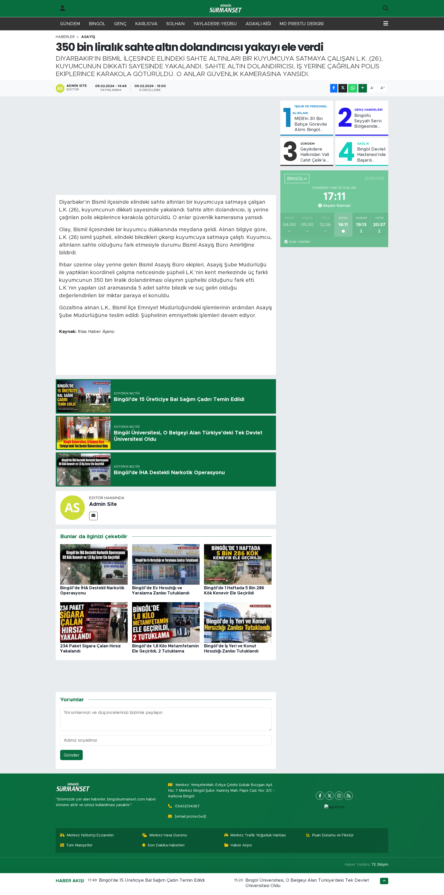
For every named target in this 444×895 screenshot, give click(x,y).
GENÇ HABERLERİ (368, 109)
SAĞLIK (363, 143)
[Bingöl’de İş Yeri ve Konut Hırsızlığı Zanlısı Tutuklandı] (238, 622)
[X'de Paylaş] (342, 88)
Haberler (65, 37)
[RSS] (348, 795)
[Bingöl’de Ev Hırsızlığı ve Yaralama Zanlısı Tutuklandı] (166, 564)
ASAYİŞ (88, 37)
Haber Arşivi (241, 845)
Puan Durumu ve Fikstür (333, 835)
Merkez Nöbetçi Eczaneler (90, 835)
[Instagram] (339, 795)
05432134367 (187, 806)
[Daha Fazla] (362, 88)
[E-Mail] (93, 516)
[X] (329, 795)
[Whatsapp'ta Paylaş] (352, 88)
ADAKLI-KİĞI (258, 24)
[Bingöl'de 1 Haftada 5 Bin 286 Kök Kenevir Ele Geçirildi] (238, 564)
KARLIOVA (146, 24)
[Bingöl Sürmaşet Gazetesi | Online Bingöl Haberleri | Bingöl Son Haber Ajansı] (226, 8)
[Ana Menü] (385, 24)
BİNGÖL (97, 24)
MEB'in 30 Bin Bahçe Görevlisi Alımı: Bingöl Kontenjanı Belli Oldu (310, 124)
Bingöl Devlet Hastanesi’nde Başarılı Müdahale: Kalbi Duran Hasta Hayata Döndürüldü (371, 155)
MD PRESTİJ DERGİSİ (301, 24)
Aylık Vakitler (299, 242)
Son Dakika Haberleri (166, 845)
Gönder (71, 755)
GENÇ (120, 24)
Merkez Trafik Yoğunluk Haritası (258, 835)
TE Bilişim (379, 864)
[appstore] (334, 807)
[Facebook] (320, 795)
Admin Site (103, 504)
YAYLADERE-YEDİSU (215, 24)
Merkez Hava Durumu (168, 835)
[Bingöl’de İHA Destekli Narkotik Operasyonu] (94, 564)
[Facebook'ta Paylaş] (333, 88)
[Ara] (385, 8)
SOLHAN (175, 24)
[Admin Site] (72, 507)
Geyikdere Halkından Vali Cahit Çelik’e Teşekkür (314, 155)
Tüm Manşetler (79, 845)
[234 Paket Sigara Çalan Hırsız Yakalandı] (94, 622)
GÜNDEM (70, 24)
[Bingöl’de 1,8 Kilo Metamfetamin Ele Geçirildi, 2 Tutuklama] (166, 622)
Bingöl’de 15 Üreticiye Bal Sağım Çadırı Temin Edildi (152, 880)
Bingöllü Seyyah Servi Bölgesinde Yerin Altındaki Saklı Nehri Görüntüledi (369, 121)
